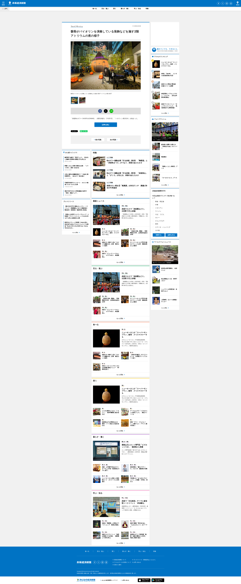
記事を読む (105, 125)
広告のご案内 (117, 564)
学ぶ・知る (137, 8)
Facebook (218, 3)
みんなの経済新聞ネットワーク (86, 580)
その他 (157, 230)
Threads (231, 3)
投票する (158, 235)
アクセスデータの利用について (122, 562)
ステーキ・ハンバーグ (162, 227)
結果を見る (171, 235)
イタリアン (159, 208)
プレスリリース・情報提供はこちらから (144, 559)
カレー (157, 217)
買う (114, 8)
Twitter (222, 3)
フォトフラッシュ (77, 26)
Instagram (226, 3)
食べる (95, 8)
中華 (156, 205)
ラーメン (158, 211)
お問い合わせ (137, 562)
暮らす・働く (125, 8)
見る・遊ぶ (105, 8)
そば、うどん (159, 214)
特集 (147, 8)
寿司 (156, 224)
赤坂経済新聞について (120, 559)
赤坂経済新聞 (17, 3)
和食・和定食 (159, 201)
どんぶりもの (159, 221)
